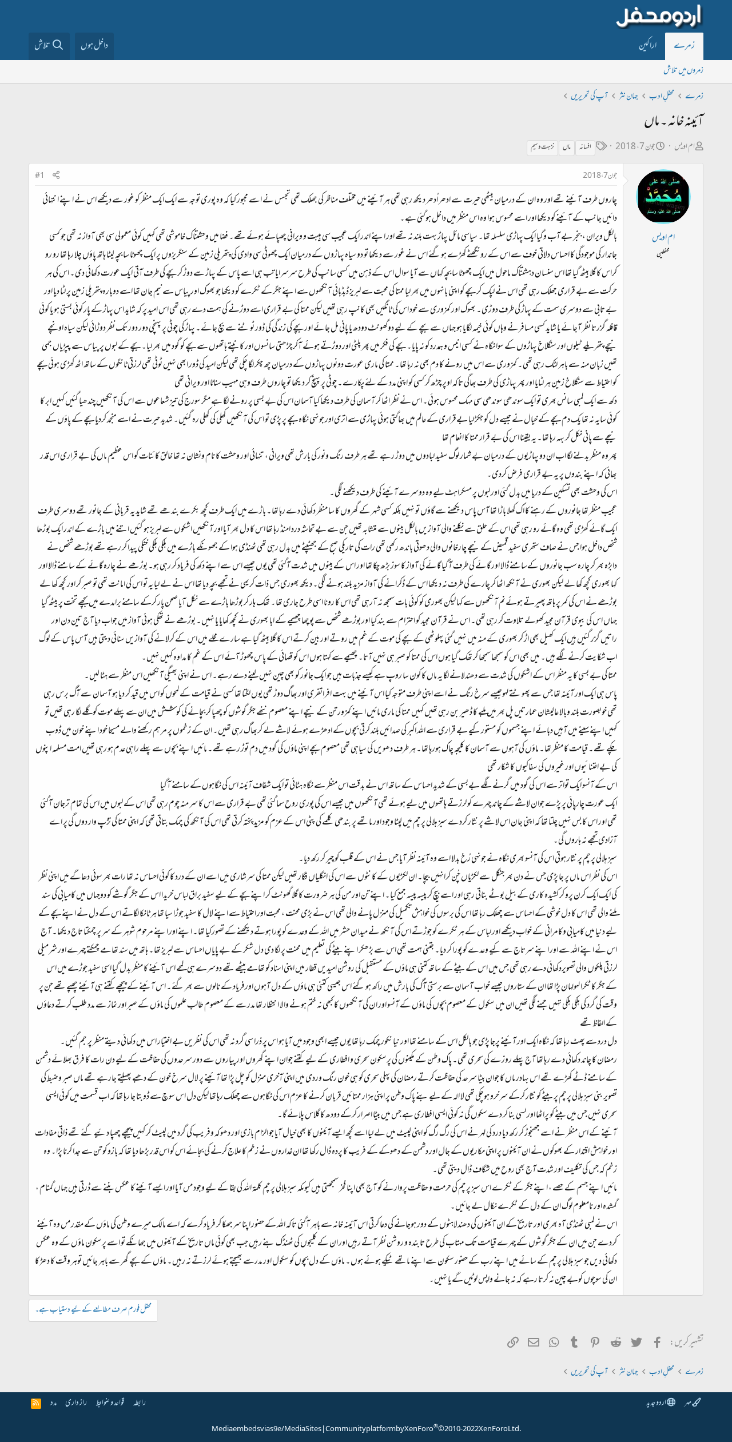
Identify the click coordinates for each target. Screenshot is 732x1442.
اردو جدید (656, 1403)
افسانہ (585, 147)
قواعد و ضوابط (110, 1403)
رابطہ (139, 1403)
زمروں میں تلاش (683, 71)
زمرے (684, 46)
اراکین (648, 46)
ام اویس (684, 147)
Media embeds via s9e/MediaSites (266, 1429)
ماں (567, 147)
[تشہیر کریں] (56, 176)
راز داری (76, 1403)
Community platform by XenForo (423, 1429)
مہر (688, 1403)
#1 (40, 176)
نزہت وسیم (542, 147)
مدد (53, 1403)
